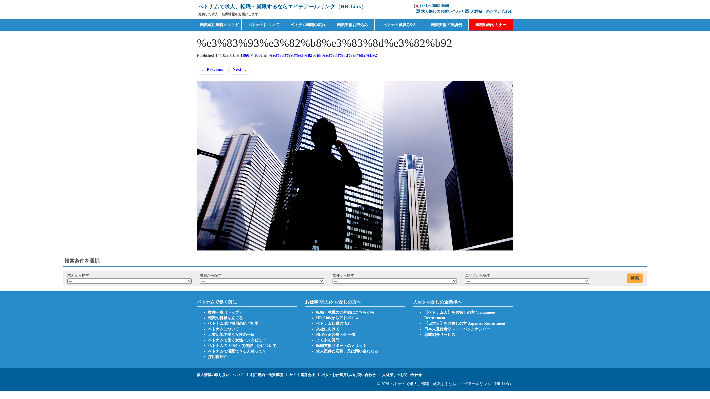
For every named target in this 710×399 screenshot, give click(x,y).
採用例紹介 (217, 357)
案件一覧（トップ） (225, 312)
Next (239, 69)
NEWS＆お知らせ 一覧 (336, 334)
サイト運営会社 (302, 375)
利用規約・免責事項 (266, 375)
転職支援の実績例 (446, 25)
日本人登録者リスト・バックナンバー (457, 329)
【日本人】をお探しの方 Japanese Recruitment (464, 323)
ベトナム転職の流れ (308, 25)
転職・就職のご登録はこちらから (345, 312)
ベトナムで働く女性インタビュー (237, 340)
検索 (634, 278)
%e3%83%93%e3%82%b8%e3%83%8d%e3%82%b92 (322, 55)
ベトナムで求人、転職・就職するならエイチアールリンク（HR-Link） (451, 384)
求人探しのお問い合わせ (442, 11)
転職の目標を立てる (225, 318)
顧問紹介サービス (439, 334)
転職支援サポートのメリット (341, 346)
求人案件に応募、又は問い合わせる (347, 351)
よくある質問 (327, 340)
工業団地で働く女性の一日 (231, 334)
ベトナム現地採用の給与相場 (233, 323)
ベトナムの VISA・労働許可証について (242, 346)
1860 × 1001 (251, 55)
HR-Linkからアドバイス (337, 318)
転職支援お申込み (352, 25)
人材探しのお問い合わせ (491, 11)
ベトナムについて (263, 25)
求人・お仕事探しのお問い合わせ (348, 375)
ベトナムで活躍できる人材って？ (237, 351)
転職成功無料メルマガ (219, 25)
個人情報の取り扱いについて (220, 375)
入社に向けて (327, 329)
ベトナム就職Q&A (399, 25)
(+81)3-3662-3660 (434, 6)
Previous (212, 69)
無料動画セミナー (490, 25)
